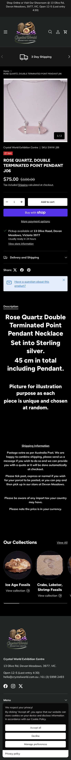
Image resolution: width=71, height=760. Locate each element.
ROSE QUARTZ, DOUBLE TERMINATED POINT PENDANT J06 (32, 73)
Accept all (35, 727)
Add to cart (47, 201)
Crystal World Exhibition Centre (20, 147)
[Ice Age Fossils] (18, 565)
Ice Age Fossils (17, 585)
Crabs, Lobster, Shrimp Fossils (50, 587)
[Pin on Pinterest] (28, 270)
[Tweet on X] (15, 270)
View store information (21, 243)
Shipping (23, 184)
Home (6, 71)
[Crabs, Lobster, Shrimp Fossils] (50, 565)
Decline (36, 735)
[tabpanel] (35, 412)
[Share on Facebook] (21, 270)
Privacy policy (12, 753)
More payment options (35, 221)
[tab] (10, 306)
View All (62, 542)
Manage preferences (35, 744)
